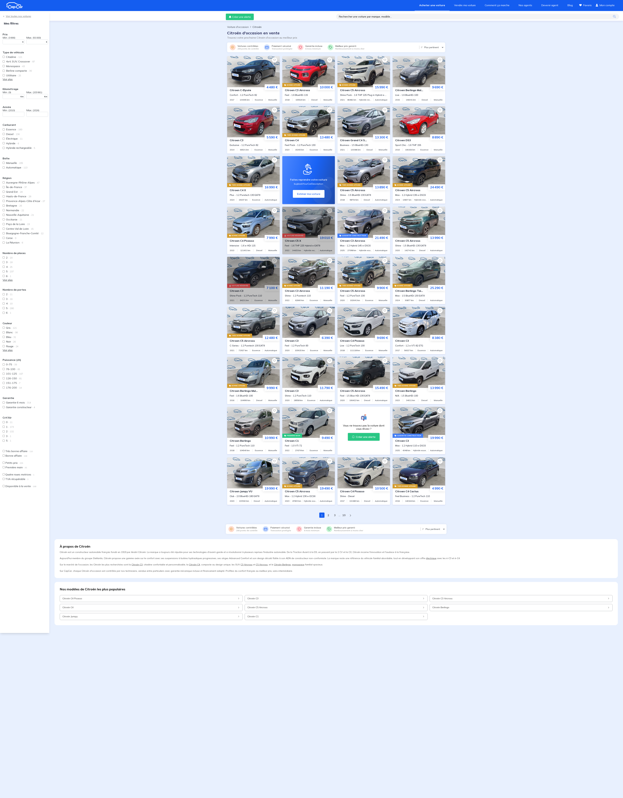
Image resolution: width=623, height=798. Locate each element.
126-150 (14, 378)
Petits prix (14, 462)
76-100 (13, 369)
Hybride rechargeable (20, 147)
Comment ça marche (497, 5)
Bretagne (14, 205)
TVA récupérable (16, 479)
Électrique (14, 138)
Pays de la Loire (18, 224)
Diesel (13, 134)
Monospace (15, 66)
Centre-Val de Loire (20, 228)
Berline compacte (19, 70)
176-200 (14, 387)
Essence (14, 129)
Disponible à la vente (20, 486)
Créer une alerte (241, 16)
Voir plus (8, 79)
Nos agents (525, 5)
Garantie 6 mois (18, 402)
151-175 (13, 382)
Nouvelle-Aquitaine (20, 214)
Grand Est (14, 191)
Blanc (12, 332)
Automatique (16, 167)
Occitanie (14, 219)
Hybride (12, 143)
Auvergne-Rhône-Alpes (23, 182)
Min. (9, 37)
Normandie (15, 210)
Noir (11, 341)
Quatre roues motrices (19, 474)
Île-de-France (16, 187)
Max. (33, 37)
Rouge (12, 346)
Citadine (14, 57)
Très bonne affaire (19, 451)
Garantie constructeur (20, 407)
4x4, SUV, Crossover (20, 61)
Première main (16, 467)
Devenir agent (549, 5)
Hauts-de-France (18, 196)
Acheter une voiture (432, 5)
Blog (570, 5)
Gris (11, 327)
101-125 (14, 373)
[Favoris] (274, 60)
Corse (11, 238)
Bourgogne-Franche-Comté (24, 233)
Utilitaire (13, 75)
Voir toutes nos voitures (18, 16)
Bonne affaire (16, 455)
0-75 (11, 364)
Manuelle (14, 163)
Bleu (11, 337)
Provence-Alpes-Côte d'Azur (25, 201)
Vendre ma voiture (465, 5)
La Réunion (14, 242)
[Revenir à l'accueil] (15, 5)
